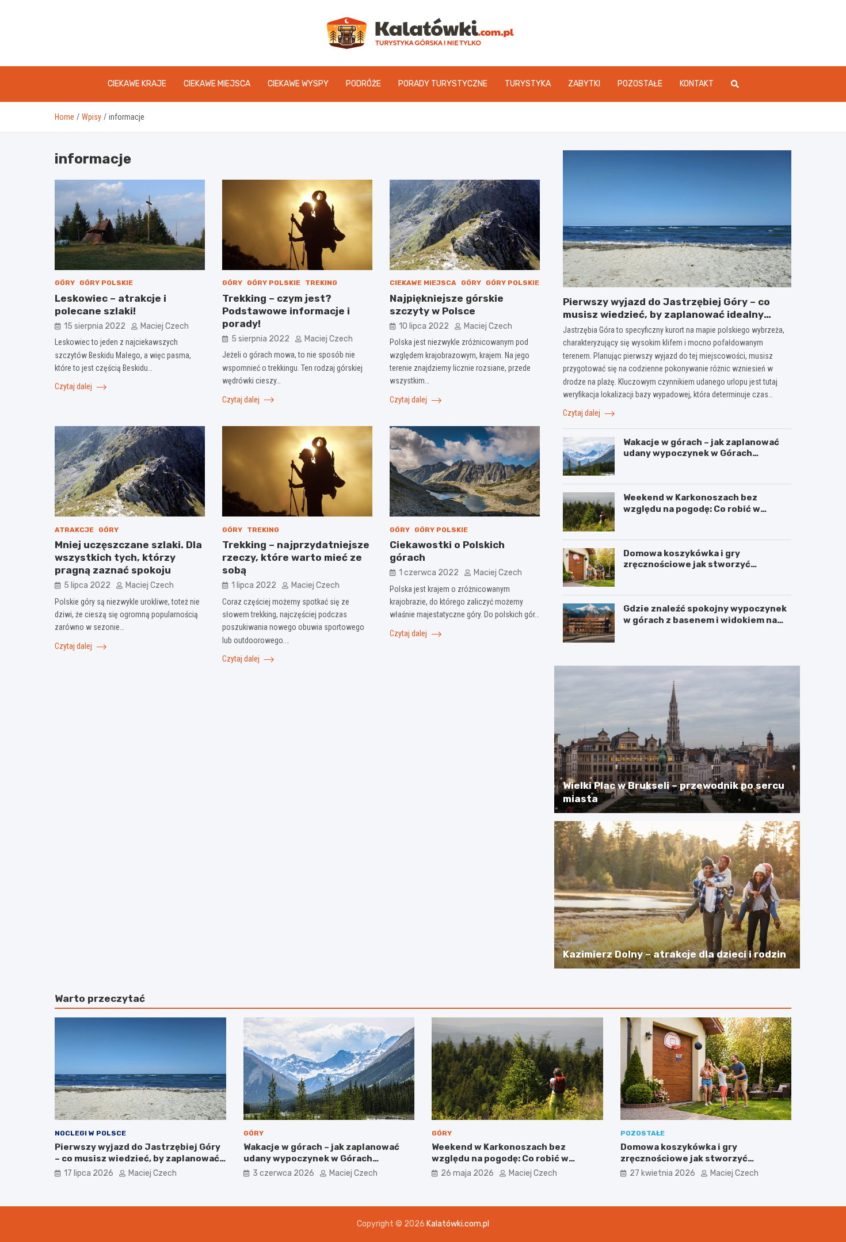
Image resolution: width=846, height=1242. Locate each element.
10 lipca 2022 (424, 326)
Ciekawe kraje (137, 84)
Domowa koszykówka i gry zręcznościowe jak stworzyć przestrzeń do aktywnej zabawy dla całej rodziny (703, 570)
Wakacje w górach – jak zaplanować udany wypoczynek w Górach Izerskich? (701, 453)
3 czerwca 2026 (283, 1173)
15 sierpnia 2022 (94, 326)
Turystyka (528, 84)
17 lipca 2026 (88, 1173)
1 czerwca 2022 (429, 573)
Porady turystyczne (442, 84)
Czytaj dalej (74, 387)
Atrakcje (74, 530)
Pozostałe (640, 84)
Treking (321, 283)
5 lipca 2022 (87, 585)
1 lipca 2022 (253, 585)
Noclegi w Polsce (90, 1133)
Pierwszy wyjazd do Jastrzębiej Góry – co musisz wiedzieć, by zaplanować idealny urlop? (666, 314)
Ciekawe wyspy (298, 84)
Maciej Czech (164, 326)
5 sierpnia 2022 (260, 339)
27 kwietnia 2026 (662, 1173)
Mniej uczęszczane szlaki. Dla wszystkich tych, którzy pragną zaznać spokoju (128, 557)
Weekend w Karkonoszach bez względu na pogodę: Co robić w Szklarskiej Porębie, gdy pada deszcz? (691, 514)
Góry (65, 283)
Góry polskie (106, 283)
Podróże (363, 84)
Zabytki (584, 84)
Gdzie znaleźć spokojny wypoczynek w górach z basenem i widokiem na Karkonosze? (705, 619)
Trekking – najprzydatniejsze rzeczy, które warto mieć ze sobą (295, 557)
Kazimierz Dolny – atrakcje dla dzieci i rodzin (674, 954)
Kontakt (697, 84)
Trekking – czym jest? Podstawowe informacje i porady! (286, 311)
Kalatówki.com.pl (457, 1224)
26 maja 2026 (467, 1173)
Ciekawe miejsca (217, 84)
